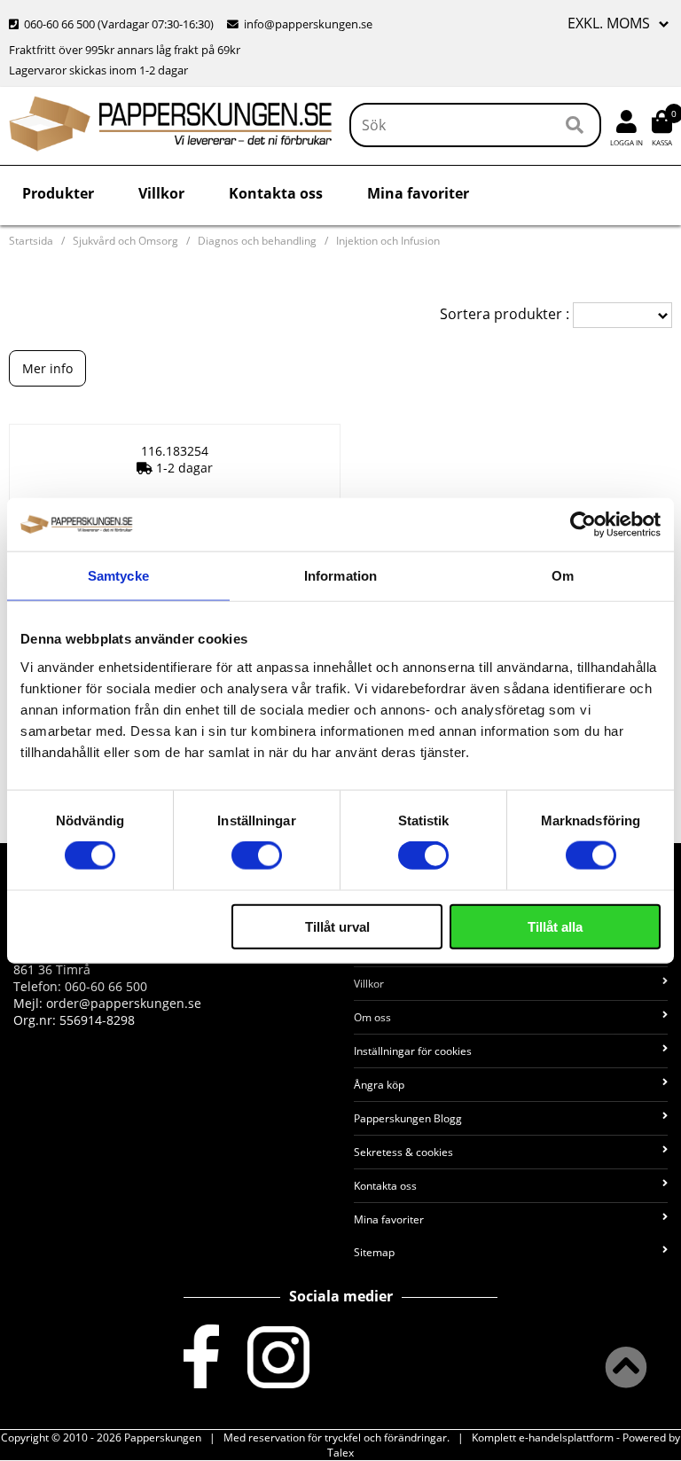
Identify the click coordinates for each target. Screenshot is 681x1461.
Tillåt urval (337, 926)
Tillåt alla (555, 926)
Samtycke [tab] (118, 575)
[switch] (256, 855)
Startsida (31, 240)
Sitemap (374, 1252)
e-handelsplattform (566, 1437)
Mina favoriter (418, 193)
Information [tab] (340, 575)
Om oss (372, 1017)
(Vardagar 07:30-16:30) (112, 24)
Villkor (161, 193)
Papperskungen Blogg (408, 1118)
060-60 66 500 (59, 24)
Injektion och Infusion (388, 240)
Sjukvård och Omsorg (125, 240)
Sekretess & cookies (403, 1152)
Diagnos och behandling (257, 240)
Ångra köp (379, 1084)
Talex (340, 1452)
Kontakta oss (276, 193)
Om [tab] (563, 575)
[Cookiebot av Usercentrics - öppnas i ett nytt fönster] (583, 525)
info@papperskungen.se (308, 24)
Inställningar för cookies (413, 1051)
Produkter (58, 193)
